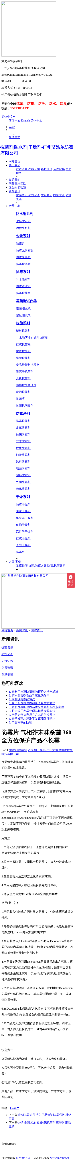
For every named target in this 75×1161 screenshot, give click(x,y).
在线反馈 (34, 169)
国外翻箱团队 (17, 183)
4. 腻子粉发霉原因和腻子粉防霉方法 (32, 703)
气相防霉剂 (23, 482)
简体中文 (7, 116)
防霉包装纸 (23, 257)
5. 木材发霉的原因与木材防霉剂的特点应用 (36, 707)
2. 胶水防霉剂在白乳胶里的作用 (29, 695)
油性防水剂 (23, 228)
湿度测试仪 (23, 315)
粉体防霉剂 (23, 488)
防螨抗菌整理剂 (26, 385)
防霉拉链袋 (23, 264)
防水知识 (46, 195)
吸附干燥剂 (23, 545)
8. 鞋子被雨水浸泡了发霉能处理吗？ (32, 718)
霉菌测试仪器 (26, 301)
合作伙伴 (59, 169)
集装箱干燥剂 (24, 518)
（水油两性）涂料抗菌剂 (32, 337)
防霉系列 (23, 413)
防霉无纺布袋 (24, 250)
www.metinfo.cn (60, 1157)
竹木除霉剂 (23, 279)
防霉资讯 (59, 195)
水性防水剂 (23, 221)
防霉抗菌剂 (23, 420)
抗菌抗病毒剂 (24, 405)
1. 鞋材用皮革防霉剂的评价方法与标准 (33, 691)
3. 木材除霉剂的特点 (22, 699)
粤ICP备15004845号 (37, 1137)
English (25, 120)
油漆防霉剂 (23, 454)
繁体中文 (36, 120)
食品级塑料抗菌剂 (27, 364)
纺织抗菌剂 (23, 358)
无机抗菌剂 (23, 378)
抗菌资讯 (22, 195)
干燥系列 (23, 497)
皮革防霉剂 (23, 427)
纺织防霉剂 (23, 434)
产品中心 (14, 205)
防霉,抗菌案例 (56, 565)
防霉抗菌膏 (23, 293)
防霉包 (20, 552)
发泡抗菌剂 (23, 391)
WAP (12, 127)
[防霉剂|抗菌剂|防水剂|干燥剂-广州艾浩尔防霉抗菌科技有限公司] (37, 153)
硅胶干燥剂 (23, 538)
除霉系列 (23, 272)
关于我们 (14, 165)
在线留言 (22, 169)
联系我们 (14, 179)
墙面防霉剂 (23, 468)
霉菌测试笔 (23, 308)
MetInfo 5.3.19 (24, 1157)
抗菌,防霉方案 (37, 565)
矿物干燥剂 (23, 524)
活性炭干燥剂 (24, 531)
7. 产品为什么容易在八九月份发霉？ (32, 714)
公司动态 (34, 195)
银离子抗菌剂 (24, 371)
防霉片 (20, 243)
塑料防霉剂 (23, 475)
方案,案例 (15, 561)
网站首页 (14, 161)
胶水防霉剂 (23, 448)
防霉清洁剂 (23, 286)
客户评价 (46, 169)
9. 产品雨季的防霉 (20, 722)
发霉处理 (22, 565)
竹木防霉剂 (23, 441)
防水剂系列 (24, 214)
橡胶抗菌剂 (23, 351)
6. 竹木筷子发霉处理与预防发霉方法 (32, 710)
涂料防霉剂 (23, 461)
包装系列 (23, 236)
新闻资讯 (14, 191)
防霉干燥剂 (23, 504)
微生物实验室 (17, 187)
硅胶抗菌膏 (23, 344)
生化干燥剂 (23, 511)
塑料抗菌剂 (23, 330)
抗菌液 (20, 398)
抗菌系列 (23, 323)
